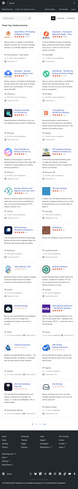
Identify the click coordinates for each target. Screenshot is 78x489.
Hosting (5, 444)
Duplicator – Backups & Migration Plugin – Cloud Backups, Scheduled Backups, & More (62, 33)
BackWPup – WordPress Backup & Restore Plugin (62, 72)
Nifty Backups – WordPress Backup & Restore (23, 228)
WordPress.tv (46, 447)
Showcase (25, 436)
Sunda (9, 474)
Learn (42, 436)
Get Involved (64, 436)
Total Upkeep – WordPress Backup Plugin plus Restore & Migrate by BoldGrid (61, 111)
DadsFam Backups (22, 345)
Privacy (5, 447)
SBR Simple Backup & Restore (60, 346)
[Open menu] (75, 3)
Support (43, 440)
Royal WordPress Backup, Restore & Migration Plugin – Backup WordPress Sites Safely (25, 150)
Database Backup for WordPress (21, 111)
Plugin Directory (7, 9)
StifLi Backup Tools (22, 267)
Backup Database (59, 267)
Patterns (24, 447)
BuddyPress (7, 465)
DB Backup (57, 227)
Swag (62, 447)
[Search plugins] (30, 18)
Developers (44, 444)
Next (44, 424)
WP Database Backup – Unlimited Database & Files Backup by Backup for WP (62, 150)
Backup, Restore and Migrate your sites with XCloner (24, 189)
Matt (5, 457)
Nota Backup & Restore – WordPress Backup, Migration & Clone (62, 307)
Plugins (23, 444)
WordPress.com (9, 454)
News (4, 440)
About (4, 436)
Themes (24, 440)
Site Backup (57, 384)
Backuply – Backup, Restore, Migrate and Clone (23, 72)
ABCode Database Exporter (22, 385)
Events (61, 440)
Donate (63, 444)
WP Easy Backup (59, 188)
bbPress (6, 461)
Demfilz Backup (21, 306)
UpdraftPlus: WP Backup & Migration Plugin (24, 33)
